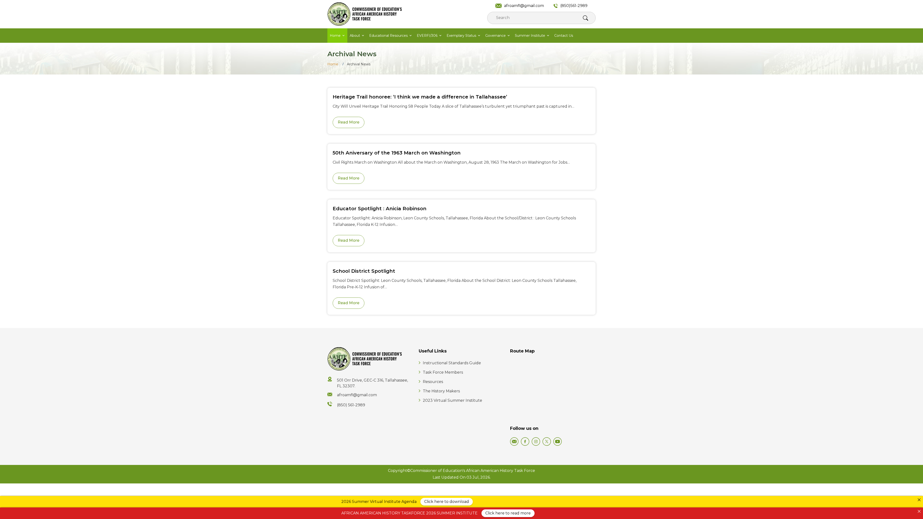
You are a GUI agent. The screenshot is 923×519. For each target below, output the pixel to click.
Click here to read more (508, 513)
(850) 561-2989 (351, 405)
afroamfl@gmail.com (524, 5)
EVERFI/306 (427, 35)
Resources (433, 381)
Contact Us (563, 35)
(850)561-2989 (573, 5)
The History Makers (441, 391)
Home (335, 35)
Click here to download (446, 501)
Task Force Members (443, 372)
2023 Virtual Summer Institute (452, 400)
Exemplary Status (461, 35)
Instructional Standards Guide (452, 363)
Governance (495, 35)
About (355, 35)
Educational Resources (388, 35)
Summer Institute (530, 35)
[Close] (919, 500)
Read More (348, 122)
